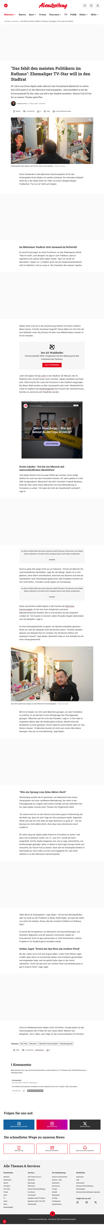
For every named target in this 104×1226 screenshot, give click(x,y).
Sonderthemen (57, 1204)
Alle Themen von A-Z (34, 1177)
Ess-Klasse (31, 1192)
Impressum (79, 1177)
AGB (77, 1180)
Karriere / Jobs (57, 1180)
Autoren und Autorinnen (59, 1177)
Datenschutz (80, 1183)
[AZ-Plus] (6, 6)
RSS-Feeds (31, 1186)
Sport (31, 14)
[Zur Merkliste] (91, 5)
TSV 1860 (7, 1189)
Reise (5, 1204)
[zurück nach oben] (52, 1215)
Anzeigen (52, 559)
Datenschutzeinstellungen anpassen (88, 1192)
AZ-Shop (54, 1198)
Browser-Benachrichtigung (36, 1189)
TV (65, 14)
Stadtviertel (7, 1180)
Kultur (83, 14)
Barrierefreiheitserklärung (84, 1186)
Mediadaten (56, 1195)
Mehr (93, 14)
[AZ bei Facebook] (77, 1202)
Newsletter (31, 1180)
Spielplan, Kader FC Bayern (36, 1198)
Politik (73, 14)
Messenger (31, 1183)
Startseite (7, 21)
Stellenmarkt (32, 1204)
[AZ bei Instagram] (86, 1202)
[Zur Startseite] (53, 8)
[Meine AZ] (97, 5)
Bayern (22, 14)
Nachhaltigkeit (8, 1207)
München (9, 14)
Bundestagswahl (46, 389)
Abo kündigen (80, 1189)
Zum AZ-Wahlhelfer (52, 365)
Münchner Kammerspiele (48, 1044)
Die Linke (42, 376)
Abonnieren (56, 1183)
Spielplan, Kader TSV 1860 (36, 1201)
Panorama (54, 14)
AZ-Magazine (56, 1201)
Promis (42, 14)
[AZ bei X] (95, 1202)
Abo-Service (56, 1186)
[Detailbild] (89, 120)
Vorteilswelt (32, 1195)
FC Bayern (7, 1186)
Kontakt (54, 1192)
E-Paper (54, 1189)
